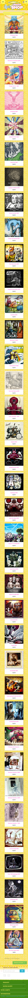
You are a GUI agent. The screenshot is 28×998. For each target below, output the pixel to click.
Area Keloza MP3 (14, 569)
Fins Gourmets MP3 (14, 264)
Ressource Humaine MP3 (14, 60)
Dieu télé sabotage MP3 (14, 874)
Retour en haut (19, 963)
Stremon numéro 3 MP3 (14, 772)
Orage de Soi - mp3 (14, 86)
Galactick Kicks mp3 (14, 137)
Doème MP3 (14, 442)
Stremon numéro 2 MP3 (14, 797)
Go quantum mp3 (14, 365)
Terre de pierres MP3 (14, 391)
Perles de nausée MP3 (14, 238)
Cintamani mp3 (14, 35)
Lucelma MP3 (14, 314)
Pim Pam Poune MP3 (14, 950)
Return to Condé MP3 (14, 543)
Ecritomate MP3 (14, 670)
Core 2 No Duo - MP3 (14, 416)
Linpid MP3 (14, 645)
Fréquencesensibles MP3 (14, 289)
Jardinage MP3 (14, 899)
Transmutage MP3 (14, 848)
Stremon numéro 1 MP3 (14, 823)
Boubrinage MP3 (14, 925)
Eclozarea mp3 (14, 111)
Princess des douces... (14, 747)
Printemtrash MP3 (14, 721)
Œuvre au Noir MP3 (14, 213)
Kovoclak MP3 (14, 620)
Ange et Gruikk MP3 (14, 594)
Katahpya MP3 (14, 492)
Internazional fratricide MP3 (14, 696)
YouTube (9, 975)
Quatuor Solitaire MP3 (14, 187)
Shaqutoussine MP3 (14, 467)
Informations (5, 994)
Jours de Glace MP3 (14, 518)
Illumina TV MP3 (14, 340)
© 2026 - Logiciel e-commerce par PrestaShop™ (13, 996)
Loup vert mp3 (14, 162)
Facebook (5, 975)
